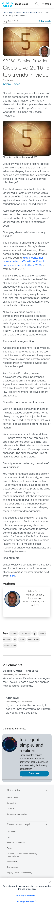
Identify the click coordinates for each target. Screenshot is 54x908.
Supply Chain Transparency (19, 873)
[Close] (49, 882)
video (22, 639)
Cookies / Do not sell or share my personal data (22, 854)
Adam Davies (11, 84)
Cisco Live (25, 633)
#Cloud (14, 633)
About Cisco (12, 797)
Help (9, 837)
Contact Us (12, 803)
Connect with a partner (17, 814)
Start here (34, 773)
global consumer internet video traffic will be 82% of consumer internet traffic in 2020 (23, 262)
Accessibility (12, 862)
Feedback (11, 832)
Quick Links (13, 790)
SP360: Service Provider (26, 12)
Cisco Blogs (21, 4)
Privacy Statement (25, 895)
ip (34, 633)
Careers (10, 808)
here (12, 576)
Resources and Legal (18, 824)
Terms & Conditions (16, 843)
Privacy (10, 848)
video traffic (33, 639)
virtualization (10, 645)
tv (15, 639)
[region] (27, 893)
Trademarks (12, 867)
